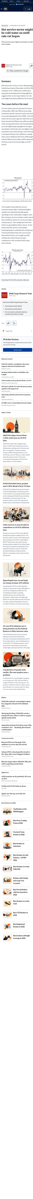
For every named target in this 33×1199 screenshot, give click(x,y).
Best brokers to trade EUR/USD (21, 868)
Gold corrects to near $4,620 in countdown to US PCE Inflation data (16, 527)
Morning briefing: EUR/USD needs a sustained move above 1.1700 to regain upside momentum (16, 715)
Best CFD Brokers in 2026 (20, 914)
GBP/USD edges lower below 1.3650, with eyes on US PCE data (15, 438)
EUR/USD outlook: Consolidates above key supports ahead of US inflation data (16, 704)
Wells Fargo (9, 66)
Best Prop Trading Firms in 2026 (20, 821)
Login (29, 9)
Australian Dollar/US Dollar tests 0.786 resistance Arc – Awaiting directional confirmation (16, 727)
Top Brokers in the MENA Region (20, 810)
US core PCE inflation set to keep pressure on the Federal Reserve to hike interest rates (15, 628)
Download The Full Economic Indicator (15, 280)
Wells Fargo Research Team (14, 64)
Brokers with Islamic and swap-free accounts (20, 880)
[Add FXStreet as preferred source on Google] (17, 70)
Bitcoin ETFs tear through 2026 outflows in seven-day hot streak (14, 743)
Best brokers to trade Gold (21, 902)
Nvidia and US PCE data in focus (13, 786)
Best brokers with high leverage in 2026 (21, 937)
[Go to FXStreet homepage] (5, 9)
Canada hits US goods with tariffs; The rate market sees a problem (15, 672)
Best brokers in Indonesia (18, 845)
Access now (18, 350)
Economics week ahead (13, 306)
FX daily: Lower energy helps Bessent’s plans (16, 403)
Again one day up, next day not (13, 794)
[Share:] (8, 323)
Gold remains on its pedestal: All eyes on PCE (16, 380)
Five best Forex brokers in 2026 (18, 833)
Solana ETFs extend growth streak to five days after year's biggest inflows (15, 753)
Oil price (18, 1)
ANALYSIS (4, 25)
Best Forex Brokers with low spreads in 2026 (20, 892)
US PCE (11, 1)
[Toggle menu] (1, 8)
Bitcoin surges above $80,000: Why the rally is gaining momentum (16, 763)
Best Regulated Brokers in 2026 (19, 925)
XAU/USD (26, 1)
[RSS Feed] (14, 323)
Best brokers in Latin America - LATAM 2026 (20, 857)
